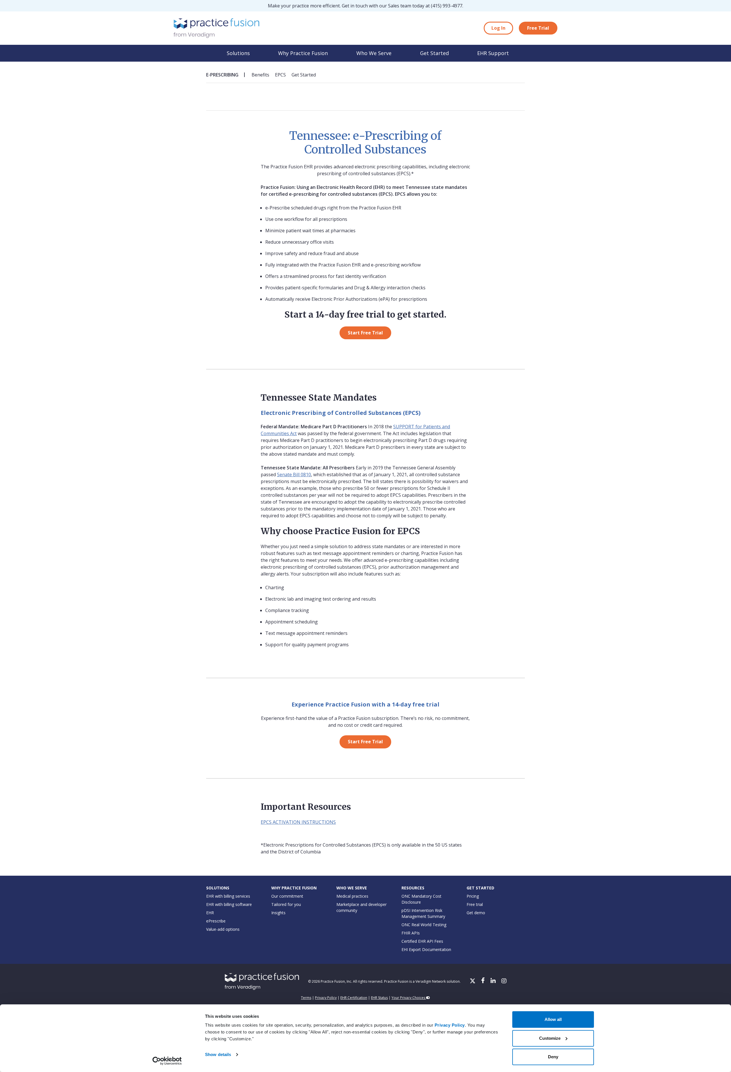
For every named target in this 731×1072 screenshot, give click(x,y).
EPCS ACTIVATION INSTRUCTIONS (298, 822)
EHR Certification (353, 997)
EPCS (280, 75)
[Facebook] (483, 981)
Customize (550, 1038)
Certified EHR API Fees (422, 941)
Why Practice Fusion (303, 53)
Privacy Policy (450, 1025)
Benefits (260, 75)
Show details (218, 1054)
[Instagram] (504, 981)
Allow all (553, 1019)
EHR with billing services (228, 896)
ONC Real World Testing (423, 924)
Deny (553, 1056)
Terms (306, 997)
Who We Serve (373, 53)
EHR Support (493, 53)
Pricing (473, 896)
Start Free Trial (365, 333)
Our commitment (287, 896)
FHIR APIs (410, 933)
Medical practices (352, 896)
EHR (210, 912)
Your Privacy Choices (408, 997)
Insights (278, 912)
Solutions (238, 53)
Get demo (476, 912)
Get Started (434, 53)
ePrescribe (216, 921)
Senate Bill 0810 (294, 474)
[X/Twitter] (473, 981)
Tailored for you (286, 904)
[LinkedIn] (494, 981)
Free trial (475, 904)
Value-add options (223, 929)
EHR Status (379, 997)
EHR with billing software (229, 904)
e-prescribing (222, 75)
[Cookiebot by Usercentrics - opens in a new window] (167, 1061)
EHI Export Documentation (426, 949)
